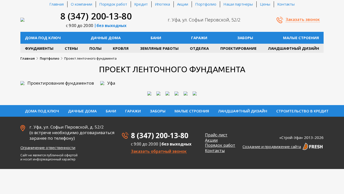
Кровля (121, 48)
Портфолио (205, 4)
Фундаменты (39, 48)
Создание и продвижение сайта (272, 146)
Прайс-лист (216, 135)
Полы (95, 48)
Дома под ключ (43, 37)
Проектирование (238, 48)
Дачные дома (106, 37)
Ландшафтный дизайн (293, 48)
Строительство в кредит (302, 110)
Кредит (141, 4)
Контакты (286, 4)
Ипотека (162, 4)
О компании (81, 4)
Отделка (199, 48)
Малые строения (301, 37)
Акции (182, 4)
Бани (156, 37)
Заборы (245, 37)
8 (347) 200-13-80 (96, 16)
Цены (265, 4)
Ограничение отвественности (47, 147)
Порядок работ (113, 4)
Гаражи (199, 37)
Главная (56, 4)
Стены (71, 48)
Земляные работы (159, 48)
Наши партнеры (238, 4)
